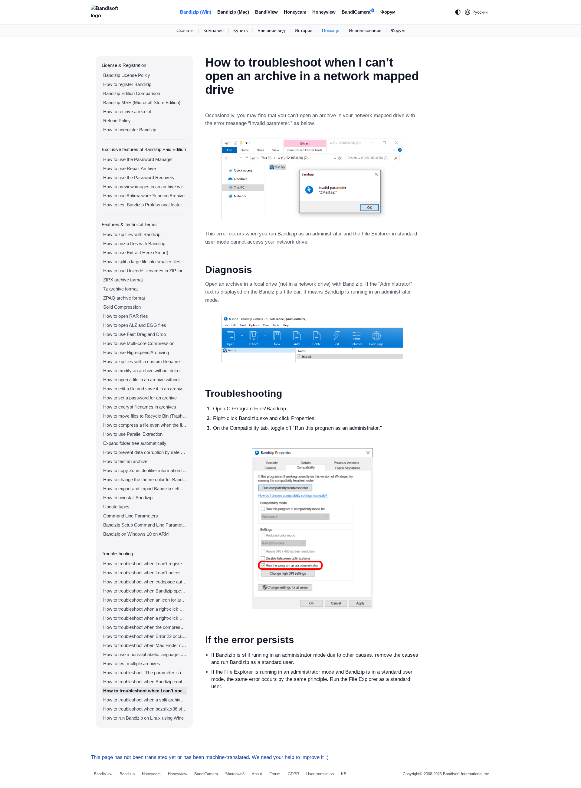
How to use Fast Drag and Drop (134, 334)
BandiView (266, 12)
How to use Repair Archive (129, 168)
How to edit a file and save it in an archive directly (145, 388)
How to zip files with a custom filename (141, 361)
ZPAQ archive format (124, 297)
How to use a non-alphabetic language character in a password (145, 654)
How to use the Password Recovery (139, 177)
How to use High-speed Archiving (136, 352)
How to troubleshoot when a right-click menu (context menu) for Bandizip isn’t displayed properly (145, 618)
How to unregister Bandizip (129, 129)
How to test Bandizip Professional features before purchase (145, 204)
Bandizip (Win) (195, 12)
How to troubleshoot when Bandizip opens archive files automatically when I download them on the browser (145, 590)
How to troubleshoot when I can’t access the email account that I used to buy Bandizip (145, 572)
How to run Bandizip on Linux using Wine (143, 718)
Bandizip (127, 774)
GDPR (293, 774)
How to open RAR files (125, 316)
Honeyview (324, 12)
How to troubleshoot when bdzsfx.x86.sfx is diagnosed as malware (145, 708)
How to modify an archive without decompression (145, 370)
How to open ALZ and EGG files (134, 325)
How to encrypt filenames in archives (139, 406)
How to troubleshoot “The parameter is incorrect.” (145, 672)
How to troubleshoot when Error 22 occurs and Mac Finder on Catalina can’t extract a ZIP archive (145, 636)
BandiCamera (357, 12)
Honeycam (295, 12)
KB (343, 774)
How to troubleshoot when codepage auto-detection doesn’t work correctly (145, 581)
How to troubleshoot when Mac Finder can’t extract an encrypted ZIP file (145, 645)
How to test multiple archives (131, 663)
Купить (240, 30)
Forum (275, 774)
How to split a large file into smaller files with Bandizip (145, 261)
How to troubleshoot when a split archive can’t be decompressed (145, 699)
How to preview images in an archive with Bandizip (145, 186)
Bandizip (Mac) (233, 12)
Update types (116, 506)
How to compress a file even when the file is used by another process (145, 425)
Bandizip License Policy (126, 75)
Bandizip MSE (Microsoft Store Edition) (141, 102)
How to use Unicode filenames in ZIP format (145, 270)
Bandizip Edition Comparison (131, 93)
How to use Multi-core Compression (138, 343)
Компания (213, 30)
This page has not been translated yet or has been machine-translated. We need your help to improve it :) (210, 757)
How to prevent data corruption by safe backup (145, 452)
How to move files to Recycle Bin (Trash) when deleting (145, 416)
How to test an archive (125, 461)
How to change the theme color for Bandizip (145, 479)
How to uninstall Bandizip (128, 497)
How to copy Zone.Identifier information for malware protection (145, 470)
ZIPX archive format (123, 279)
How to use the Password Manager (138, 159)
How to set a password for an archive (140, 397)
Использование (365, 30)
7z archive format (120, 288)
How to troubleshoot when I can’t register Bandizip (145, 563)
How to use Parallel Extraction (132, 434)
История (303, 30)
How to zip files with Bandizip (131, 234)
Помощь (330, 30)
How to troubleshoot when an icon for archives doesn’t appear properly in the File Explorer (145, 599)
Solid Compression (122, 307)
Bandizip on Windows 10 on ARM (136, 534)
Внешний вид (271, 30)
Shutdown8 (235, 774)
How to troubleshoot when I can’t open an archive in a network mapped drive (145, 690)
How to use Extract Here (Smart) (135, 252)
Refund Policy (117, 120)
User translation (320, 774)
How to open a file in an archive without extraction (145, 379)
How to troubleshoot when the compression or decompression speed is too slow (145, 627)
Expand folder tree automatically (134, 443)
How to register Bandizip (127, 84)
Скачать (185, 30)
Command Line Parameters (130, 515)
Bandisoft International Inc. (466, 774)
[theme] (458, 12)
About (257, 774)
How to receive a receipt (127, 111)
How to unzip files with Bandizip (134, 243)
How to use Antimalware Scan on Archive (144, 195)
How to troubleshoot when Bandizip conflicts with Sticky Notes (145, 681)
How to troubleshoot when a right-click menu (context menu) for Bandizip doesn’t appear (145, 609)
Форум (388, 12)
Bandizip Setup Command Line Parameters (145, 524)
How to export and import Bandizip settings (145, 488)
